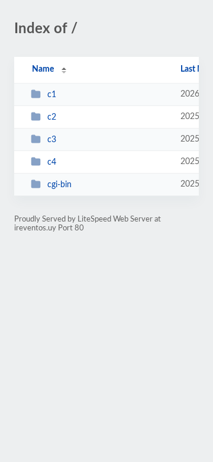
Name (43, 69)
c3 (51, 140)
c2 (51, 117)
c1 (51, 95)
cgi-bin (59, 185)
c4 (51, 162)
